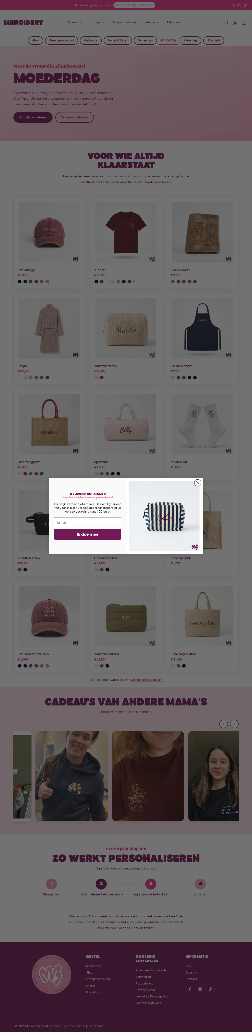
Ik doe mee (87, 534)
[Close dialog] (197, 482)
